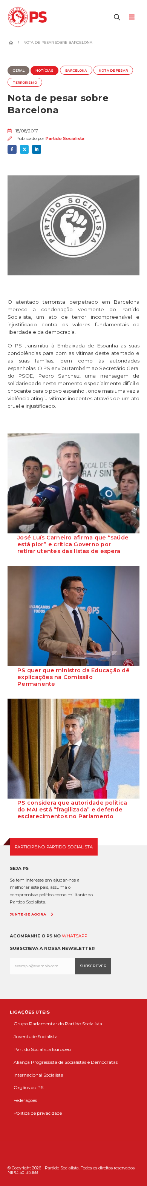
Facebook (12, 149)
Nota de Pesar (113, 70)
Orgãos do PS (28, 1087)
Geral (18, 70)
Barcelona (76, 70)
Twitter (24, 149)
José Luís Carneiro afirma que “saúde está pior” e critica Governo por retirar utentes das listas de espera (73, 544)
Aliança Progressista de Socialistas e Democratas (66, 1062)
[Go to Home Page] (11, 42)
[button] (117, 17)
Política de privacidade (38, 1113)
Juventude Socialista (36, 1036)
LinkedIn (36, 149)
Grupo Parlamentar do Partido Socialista (58, 1023)
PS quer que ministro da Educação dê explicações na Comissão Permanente (73, 677)
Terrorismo (25, 82)
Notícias (44, 70)
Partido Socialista (65, 138)
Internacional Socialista (38, 1075)
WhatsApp (74, 936)
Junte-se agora (28, 914)
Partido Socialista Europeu (42, 1049)
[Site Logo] (29, 17)
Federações (25, 1100)
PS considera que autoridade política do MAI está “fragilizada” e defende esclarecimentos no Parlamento (72, 809)
